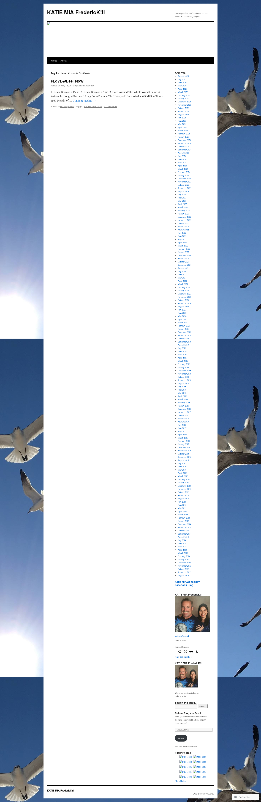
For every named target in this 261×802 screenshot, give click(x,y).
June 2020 (182, 312)
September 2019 (184, 341)
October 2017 (183, 415)
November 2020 (184, 296)
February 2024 (184, 172)
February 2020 (184, 325)
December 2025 (184, 101)
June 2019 (182, 351)
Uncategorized (67, 106)
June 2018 (182, 389)
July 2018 (182, 386)
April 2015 (182, 511)
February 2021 (184, 287)
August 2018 (183, 383)
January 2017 (183, 444)
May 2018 (182, 392)
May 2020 (182, 316)
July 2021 (182, 271)
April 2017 (182, 434)
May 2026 (182, 85)
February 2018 (184, 402)
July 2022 (182, 232)
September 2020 (184, 303)
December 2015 (184, 485)
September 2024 (184, 149)
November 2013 (184, 565)
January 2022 (183, 252)
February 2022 (184, 248)
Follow (181, 738)
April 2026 (182, 88)
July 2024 (182, 156)
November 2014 (184, 527)
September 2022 (184, 226)
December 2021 (184, 255)
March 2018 (183, 399)
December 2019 (184, 332)
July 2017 (182, 424)
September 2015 (184, 495)
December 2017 (184, 408)
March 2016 (183, 476)
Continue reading (84, 100)
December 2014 (184, 524)
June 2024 (182, 159)
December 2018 (184, 370)
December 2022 (184, 216)
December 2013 (184, 562)
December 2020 (184, 293)
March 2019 (183, 360)
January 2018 (183, 405)
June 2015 (182, 504)
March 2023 (183, 207)
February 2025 (184, 133)
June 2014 (182, 543)
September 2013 (184, 572)
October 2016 (183, 453)
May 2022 (182, 239)
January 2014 (183, 559)
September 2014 (184, 533)
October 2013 (183, 568)
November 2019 (184, 335)
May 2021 (182, 277)
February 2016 (184, 479)
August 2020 (183, 306)
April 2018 (182, 396)
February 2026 (184, 95)
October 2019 (183, 338)
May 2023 (182, 200)
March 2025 (183, 130)
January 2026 (183, 98)
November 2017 (184, 412)
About (64, 60)
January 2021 (183, 290)
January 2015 (183, 520)
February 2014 (184, 556)
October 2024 (183, 146)
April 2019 (182, 357)
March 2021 (183, 284)
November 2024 (184, 143)
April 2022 (182, 242)
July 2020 (182, 309)
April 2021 (182, 280)
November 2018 (184, 373)
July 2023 (182, 194)
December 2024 (184, 140)
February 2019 (184, 364)
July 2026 (182, 79)
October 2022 (183, 223)
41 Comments (110, 106)
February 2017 (184, 440)
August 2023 (183, 191)
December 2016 (184, 447)
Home (54, 60)
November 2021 (184, 258)
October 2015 (183, 492)
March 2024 (183, 168)
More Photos (180, 780)
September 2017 (184, 418)
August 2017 (183, 421)
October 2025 (183, 108)
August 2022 (183, 229)
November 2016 (184, 450)
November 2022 (184, 220)
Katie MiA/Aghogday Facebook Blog (187, 583)
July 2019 (182, 348)
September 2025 (184, 111)
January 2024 (183, 175)
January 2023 (183, 213)
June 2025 (182, 120)
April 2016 (182, 472)
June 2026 (182, 82)
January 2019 (183, 367)
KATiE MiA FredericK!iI (76, 12)
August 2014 (183, 536)
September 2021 (184, 264)
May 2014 (182, 546)
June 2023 (182, 197)
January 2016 (183, 482)
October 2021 (183, 261)
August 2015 (183, 498)
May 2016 (182, 469)
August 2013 (183, 575)
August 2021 (183, 268)
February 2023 (184, 210)
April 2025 (182, 127)
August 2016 (183, 460)
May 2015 (182, 508)
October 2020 (183, 300)
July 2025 (182, 117)
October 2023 (183, 184)
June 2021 (182, 274)
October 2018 (183, 376)
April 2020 (182, 319)
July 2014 (182, 540)
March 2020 (183, 322)
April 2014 (182, 549)
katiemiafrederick (85, 85)
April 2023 (182, 204)
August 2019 (183, 344)
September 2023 (184, 188)
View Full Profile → (183, 656)
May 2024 (182, 162)
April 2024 (182, 165)
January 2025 (183, 136)
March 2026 (183, 92)
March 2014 (183, 552)
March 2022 (183, 245)
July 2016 (182, 463)
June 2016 (182, 466)
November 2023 (184, 181)
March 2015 (183, 514)
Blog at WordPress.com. (203, 793)
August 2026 (183, 76)
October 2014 (183, 530)
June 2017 (182, 428)
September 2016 (184, 456)
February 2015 (184, 517)
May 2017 (182, 431)
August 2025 (183, 114)
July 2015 (182, 501)
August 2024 (183, 152)
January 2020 (183, 328)
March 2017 (183, 437)
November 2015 (184, 488)
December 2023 (184, 178)
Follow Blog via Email (188, 713)
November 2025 (184, 104)
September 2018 (184, 380)
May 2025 (182, 124)
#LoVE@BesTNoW (67, 81)
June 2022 (182, 236)
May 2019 (182, 354)
